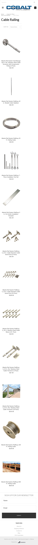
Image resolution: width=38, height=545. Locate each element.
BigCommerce (22, 542)
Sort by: (6, 27)
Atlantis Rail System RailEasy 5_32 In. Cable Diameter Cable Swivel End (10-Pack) (11, 291)
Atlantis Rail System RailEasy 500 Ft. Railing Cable (11, 482)
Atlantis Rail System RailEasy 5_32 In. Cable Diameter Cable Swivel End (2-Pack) (11, 252)
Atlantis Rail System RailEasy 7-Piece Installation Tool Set (11, 176)
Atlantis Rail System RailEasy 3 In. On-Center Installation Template (11, 214)
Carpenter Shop (10, 14)
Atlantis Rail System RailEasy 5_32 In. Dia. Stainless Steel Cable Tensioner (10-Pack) (10, 407)
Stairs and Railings (5, 15)
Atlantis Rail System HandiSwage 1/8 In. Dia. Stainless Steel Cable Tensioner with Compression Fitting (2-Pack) (11, 63)
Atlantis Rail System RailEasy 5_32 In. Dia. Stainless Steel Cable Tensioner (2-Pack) (10, 369)
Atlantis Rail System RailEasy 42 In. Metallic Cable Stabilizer (11, 102)
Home (2, 14)
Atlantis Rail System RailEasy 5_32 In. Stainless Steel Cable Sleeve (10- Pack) (11, 330)
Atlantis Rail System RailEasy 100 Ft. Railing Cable (11, 445)
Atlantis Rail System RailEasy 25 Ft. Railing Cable (11, 139)
